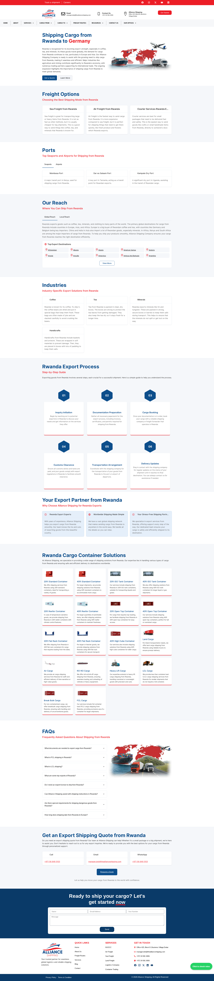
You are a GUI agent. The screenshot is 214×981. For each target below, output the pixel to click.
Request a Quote (107, 872)
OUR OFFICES (129, 23)
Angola (50, 256)
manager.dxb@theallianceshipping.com (79, 15)
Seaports (47, 164)
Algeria (100, 250)
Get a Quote (49, 78)
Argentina (152, 256)
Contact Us (106, 13)
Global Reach (49, 217)
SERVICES (27, 23)
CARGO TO (61, 23)
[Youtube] (162, 2)
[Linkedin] (168, 2)
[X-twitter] (155, 2)
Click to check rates (201, 966)
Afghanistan (52, 250)
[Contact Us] (99, 14)
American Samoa (130, 250)
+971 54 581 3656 (107, 15)
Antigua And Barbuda (131, 256)
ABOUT (15, 23)
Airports (59, 164)
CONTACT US (113, 23)
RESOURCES (96, 23)
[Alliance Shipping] (125, 14)
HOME (5, 23)
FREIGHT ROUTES (79, 23)
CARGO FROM (44, 23)
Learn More (65, 78)
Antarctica (102, 256)
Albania (76, 250)
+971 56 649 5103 (52, 861)
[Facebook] (142, 2)
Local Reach (65, 217)
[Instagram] (149, 2)
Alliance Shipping (135, 12)
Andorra (152, 250)
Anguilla (76, 256)
